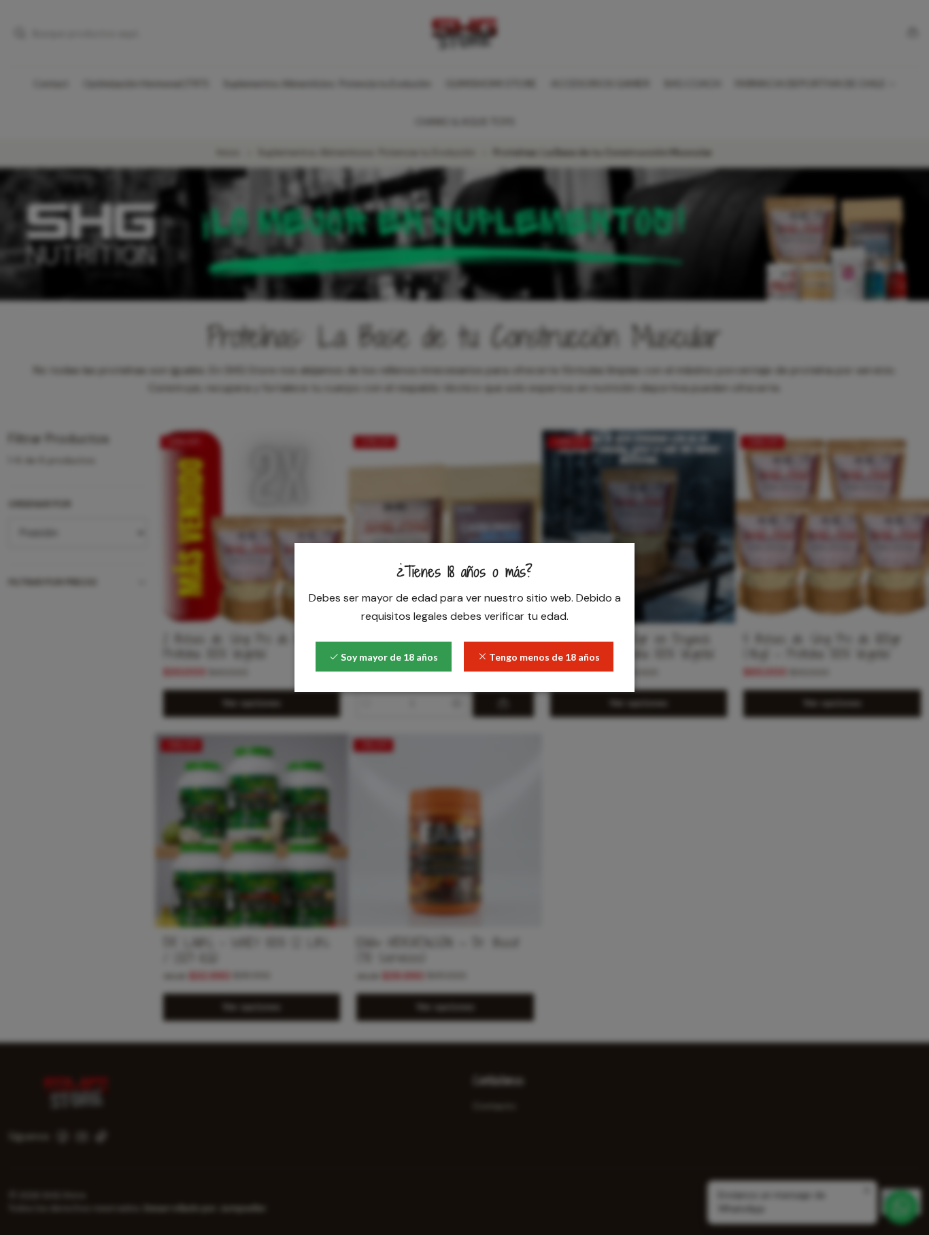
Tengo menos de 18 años (543, 657)
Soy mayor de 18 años (388, 657)
